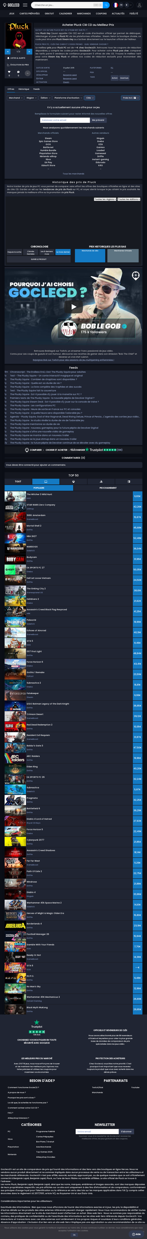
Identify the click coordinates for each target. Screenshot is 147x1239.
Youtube (135, 1087)
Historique (24, 89)
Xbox (10, 1139)
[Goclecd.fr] (11, 5)
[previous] (7, 52)
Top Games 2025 (44, 1151)
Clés (88, 97)
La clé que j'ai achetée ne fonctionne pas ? (28, 1102)
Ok (74, 1235)
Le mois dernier (63, 252)
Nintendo (12, 1154)
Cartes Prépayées (44, 1136)
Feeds (36, 89)
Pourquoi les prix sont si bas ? (21, 1097)
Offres (10, 89)
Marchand (14, 97)
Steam (66, 82)
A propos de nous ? (17, 1092)
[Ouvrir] (25, 5)
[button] (139, 5)
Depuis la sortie (14, 252)
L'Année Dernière (30, 252)
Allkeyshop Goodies (45, 1157)
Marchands (97, 1092)
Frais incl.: (128, 97)
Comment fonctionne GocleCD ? (23, 1087)
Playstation (13, 1146)
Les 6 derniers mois (47, 252)
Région (30, 97)
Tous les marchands (73, 173)
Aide (138, 1234)
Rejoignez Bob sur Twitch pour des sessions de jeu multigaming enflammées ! (73, 359)
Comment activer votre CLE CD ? (23, 1107)
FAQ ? (10, 1112)
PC (9, 1131)
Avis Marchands (43, 1146)
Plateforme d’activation (67, 97)
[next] (29, 52)
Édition (44, 97)
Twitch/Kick (97, 1087)
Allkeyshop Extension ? (18, 1118)
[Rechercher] (106, 5)
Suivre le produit (39, 259)
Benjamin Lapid (70, 75)
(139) (119, 449)
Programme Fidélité (45, 1131)
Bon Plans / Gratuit (45, 1141)
